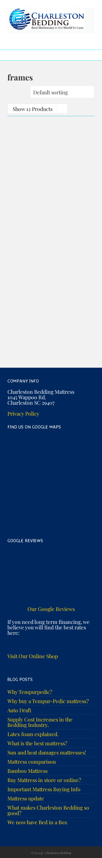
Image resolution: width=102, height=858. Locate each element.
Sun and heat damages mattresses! (46, 752)
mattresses (19, 228)
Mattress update (25, 798)
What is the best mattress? (37, 743)
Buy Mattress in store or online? (44, 780)
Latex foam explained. (32, 734)
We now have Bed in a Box (37, 822)
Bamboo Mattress (27, 770)
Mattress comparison (31, 761)
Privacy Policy (23, 413)
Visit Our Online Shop (32, 655)
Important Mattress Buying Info (43, 789)
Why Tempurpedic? (29, 691)
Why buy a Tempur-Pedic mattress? (48, 701)
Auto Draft (19, 710)
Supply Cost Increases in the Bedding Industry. (40, 721)
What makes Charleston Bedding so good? (48, 810)
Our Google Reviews (51, 608)
